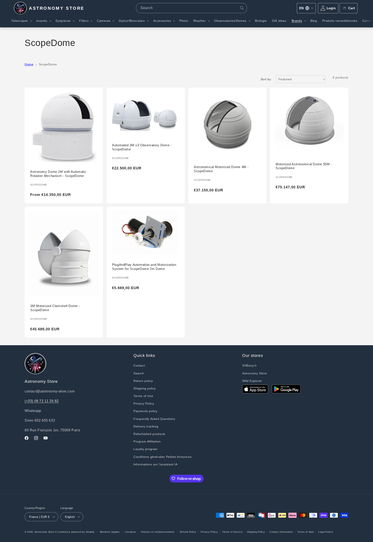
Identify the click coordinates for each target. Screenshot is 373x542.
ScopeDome (48, 64)
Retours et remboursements (158, 532)
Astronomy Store (254, 373)
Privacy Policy (143, 403)
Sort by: (266, 79)
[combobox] (191, 8)
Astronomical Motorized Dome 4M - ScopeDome (221, 169)
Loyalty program (145, 449)
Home (29, 64)
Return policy (143, 381)
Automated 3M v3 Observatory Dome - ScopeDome (142, 147)
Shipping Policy (256, 532)
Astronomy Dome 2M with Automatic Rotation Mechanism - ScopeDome (58, 174)
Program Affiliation (147, 441)
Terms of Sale (305, 532)
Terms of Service (232, 532)
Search (138, 373)
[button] (21, 20)
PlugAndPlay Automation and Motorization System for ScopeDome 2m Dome (144, 267)
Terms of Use (143, 396)
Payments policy (145, 411)
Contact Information (281, 532)
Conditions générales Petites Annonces (162, 456)
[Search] (242, 8)
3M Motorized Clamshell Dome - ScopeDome (55, 308)
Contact (139, 365)
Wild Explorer (252, 381)
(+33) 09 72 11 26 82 (42, 401)
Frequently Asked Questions (154, 419)
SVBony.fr (249, 365)
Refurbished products (149, 434)
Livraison (130, 532)
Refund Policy (188, 532)
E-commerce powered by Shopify (75, 532)
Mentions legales (110, 532)
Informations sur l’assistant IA (155, 464)
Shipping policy (144, 388)
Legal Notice (325, 532)
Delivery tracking (145, 426)
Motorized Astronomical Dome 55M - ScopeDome (304, 166)
